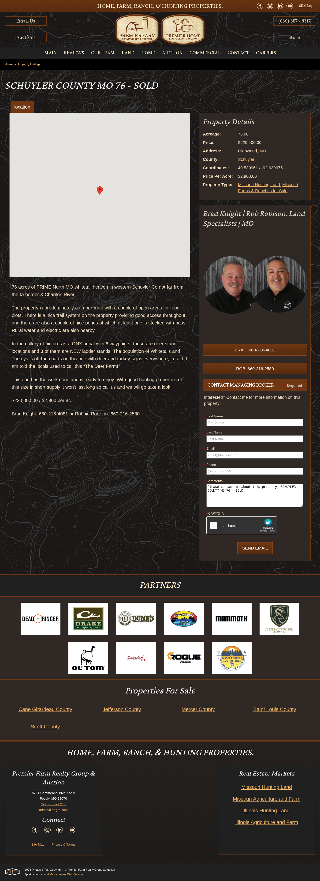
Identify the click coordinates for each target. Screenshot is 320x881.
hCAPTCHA (214, 514)
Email (209, 449)
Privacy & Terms (63, 844)
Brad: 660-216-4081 (255, 350)
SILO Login (307, 6)
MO (262, 151)
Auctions (26, 37)
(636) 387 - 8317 (294, 21)
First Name (213, 416)
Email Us (25, 21)
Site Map (38, 844)
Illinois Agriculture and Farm (266, 822)
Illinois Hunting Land (267, 810)
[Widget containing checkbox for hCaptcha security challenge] (241, 525)
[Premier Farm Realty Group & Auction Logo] (160, 29)
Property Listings (29, 64)
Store (294, 37)
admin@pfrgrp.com (53, 810)
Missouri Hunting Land (259, 184)
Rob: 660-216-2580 (255, 368)
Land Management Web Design (62, 874)
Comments (213, 481)
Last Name (213, 432)
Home (9, 64)
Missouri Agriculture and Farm (266, 799)
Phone (210, 465)
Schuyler (246, 159)
